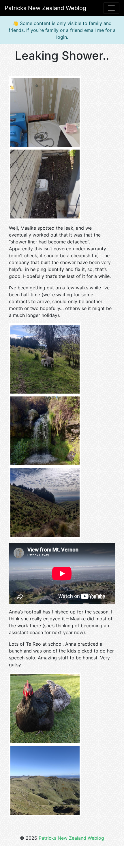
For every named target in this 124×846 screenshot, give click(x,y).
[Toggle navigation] (111, 8)
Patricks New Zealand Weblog (71, 838)
